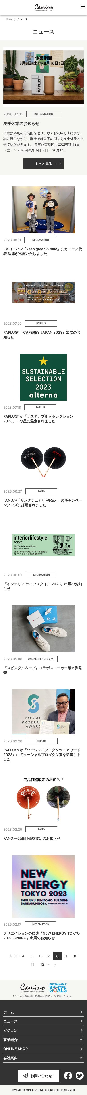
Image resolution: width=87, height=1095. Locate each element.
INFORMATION (43, 114)
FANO (41, 491)
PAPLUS (41, 323)
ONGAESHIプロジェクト (42, 658)
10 (75, 957)
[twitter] (80, 1076)
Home (9, 19)
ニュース (10, 1021)
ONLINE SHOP (15, 1048)
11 (32, 965)
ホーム (8, 1012)
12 (42, 965)
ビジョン (10, 1030)
